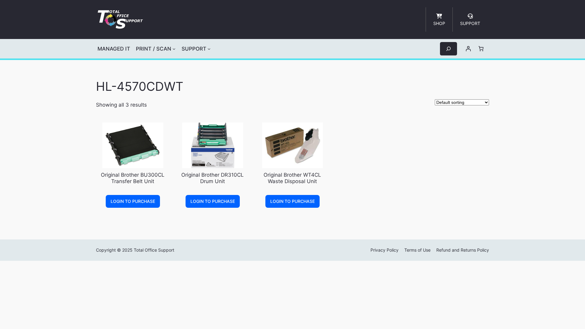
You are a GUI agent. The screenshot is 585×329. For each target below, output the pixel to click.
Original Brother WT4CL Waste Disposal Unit (292, 178)
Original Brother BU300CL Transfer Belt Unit (133, 178)
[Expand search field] (448, 48)
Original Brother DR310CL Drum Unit (212, 178)
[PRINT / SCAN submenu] (174, 48)
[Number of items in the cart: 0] (481, 48)
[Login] (468, 48)
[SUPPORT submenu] (209, 48)
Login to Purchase (133, 201)
